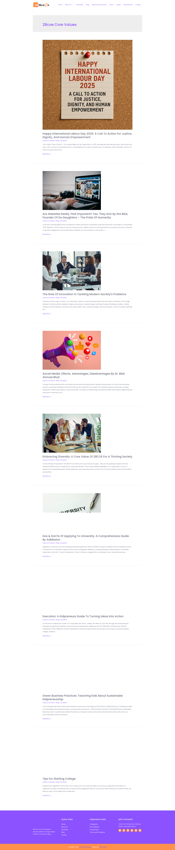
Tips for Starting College (59, 779)
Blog (87, 5)
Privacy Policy (94, 830)
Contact (138, 5)
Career (118, 5)
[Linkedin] (139, 830)
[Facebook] (119, 830)
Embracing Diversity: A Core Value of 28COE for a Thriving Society (87, 457)
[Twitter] (123, 830)
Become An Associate (99, 5)
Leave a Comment (49, 141)
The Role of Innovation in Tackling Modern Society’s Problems (84, 294)
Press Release (94, 827)
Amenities (79, 5)
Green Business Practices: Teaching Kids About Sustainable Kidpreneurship (83, 697)
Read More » (47, 154)
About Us (68, 5)
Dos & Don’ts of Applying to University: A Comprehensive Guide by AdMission (86, 538)
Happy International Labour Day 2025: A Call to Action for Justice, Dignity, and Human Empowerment (87, 135)
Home (60, 5)
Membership (128, 5)
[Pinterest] (135, 830)
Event (111, 5)
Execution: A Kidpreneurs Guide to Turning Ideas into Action (83, 616)
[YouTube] (127, 830)
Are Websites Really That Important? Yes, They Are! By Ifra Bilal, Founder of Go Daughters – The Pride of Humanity (85, 215)
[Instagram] (131, 830)
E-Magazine (94, 824)
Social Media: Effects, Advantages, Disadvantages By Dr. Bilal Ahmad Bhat (84, 375)
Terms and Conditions (97, 832)
